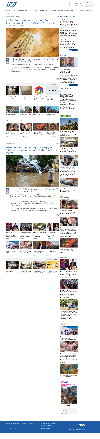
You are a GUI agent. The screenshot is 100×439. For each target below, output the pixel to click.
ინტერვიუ (63, 55)
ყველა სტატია (73, 84)
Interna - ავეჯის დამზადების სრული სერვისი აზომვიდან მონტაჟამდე (12, 271)
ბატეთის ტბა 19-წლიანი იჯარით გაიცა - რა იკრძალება (68, 376)
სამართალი (21, 10)
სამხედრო (60, 10)
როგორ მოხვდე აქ (53, 84)
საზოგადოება (28, 10)
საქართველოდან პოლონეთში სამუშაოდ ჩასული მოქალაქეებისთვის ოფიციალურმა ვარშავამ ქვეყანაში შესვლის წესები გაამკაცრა (52, 254)
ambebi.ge (8, 238)
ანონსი (71, 10)
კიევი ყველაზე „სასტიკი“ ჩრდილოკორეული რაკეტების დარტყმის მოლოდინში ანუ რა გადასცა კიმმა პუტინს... (68, 151)
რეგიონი (42, 10)
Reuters (18, 194)
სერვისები (23, 423)
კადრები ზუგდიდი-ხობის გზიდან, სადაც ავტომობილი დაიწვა (39, 133)
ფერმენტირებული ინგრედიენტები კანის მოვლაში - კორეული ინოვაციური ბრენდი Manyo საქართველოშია (51, 273)
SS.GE (8, 84)
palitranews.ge (36, 255)
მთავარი (8, 10)
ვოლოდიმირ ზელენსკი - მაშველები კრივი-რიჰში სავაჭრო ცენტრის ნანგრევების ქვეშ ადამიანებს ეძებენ (68, 24)
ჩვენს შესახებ (15, 423)
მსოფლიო (36, 10)
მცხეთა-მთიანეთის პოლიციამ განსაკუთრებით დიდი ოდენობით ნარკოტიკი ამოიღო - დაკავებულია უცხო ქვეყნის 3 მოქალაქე (68, 33)
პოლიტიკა (14, 10)
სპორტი (54, 10)
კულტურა (66, 10)
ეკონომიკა (48, 10)
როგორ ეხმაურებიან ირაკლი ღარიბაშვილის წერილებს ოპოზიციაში (38, 251)
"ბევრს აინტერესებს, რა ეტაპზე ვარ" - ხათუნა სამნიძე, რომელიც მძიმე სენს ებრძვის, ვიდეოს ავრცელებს (52, 135)
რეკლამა (30, 423)
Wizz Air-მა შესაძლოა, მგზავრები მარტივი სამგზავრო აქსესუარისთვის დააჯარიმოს (11, 253)
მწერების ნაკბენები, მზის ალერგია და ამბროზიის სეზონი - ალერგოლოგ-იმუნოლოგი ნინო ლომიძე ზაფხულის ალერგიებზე (26, 273)
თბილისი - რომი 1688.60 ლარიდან (52, 115)
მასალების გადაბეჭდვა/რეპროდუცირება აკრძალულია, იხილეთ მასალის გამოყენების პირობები (19, 427)
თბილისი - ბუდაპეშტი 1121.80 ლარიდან (38, 115)
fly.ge (7, 120)
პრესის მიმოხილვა (66, 89)
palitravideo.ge (9, 137)
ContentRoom (55, 259)
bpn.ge (7, 255)
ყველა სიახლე (72, 50)
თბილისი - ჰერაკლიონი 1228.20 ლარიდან (25, 115)
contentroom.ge (9, 275)
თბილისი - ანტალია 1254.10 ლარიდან (10, 115)
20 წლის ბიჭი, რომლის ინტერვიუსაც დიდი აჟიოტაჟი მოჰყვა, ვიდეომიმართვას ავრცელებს (11, 135)
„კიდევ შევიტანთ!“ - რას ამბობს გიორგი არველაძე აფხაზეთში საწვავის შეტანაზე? (68, 190)
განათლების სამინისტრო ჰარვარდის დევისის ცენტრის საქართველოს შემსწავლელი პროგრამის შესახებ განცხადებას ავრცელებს (68, 44)
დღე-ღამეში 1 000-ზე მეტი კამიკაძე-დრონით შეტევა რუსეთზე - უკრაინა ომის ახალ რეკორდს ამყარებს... (68, 133)
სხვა (8, 13)
